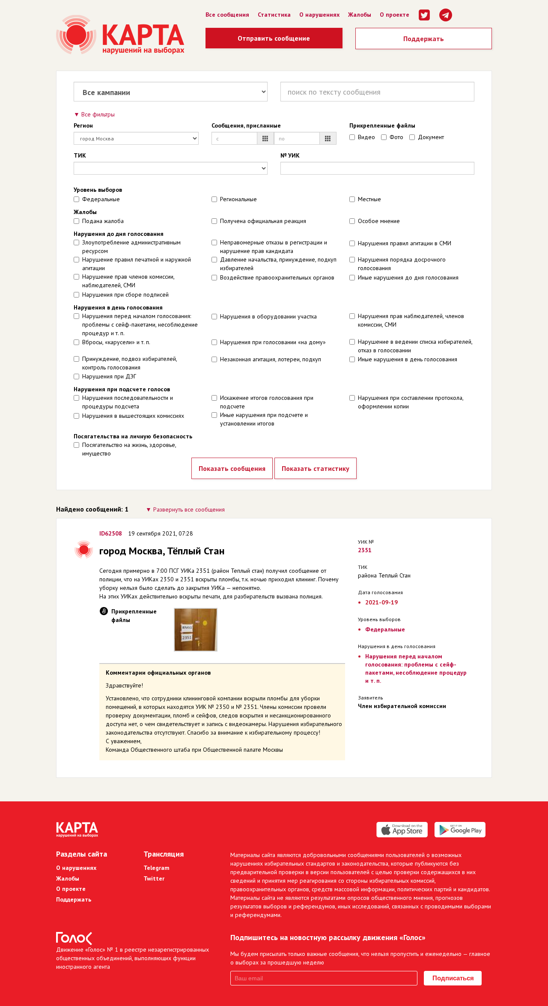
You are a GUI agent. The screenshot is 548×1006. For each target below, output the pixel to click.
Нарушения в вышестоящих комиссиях (133, 416)
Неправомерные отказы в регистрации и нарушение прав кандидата (273, 246)
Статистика (274, 14)
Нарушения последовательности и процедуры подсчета (127, 402)
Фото (396, 137)
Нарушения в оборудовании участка (268, 316)
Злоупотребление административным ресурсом (131, 246)
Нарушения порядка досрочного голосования (402, 264)
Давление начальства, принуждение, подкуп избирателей (278, 264)
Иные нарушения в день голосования (407, 359)
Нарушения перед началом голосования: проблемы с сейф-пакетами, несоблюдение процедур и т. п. (140, 324)
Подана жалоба (103, 221)
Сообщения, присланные (246, 125)
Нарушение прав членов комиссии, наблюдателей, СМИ (128, 281)
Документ (431, 137)
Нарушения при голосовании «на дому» (273, 342)
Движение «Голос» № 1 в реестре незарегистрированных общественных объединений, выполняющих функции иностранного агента (132, 958)
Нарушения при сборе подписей (125, 294)
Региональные (238, 199)
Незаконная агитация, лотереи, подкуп (270, 359)
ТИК (80, 155)
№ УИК (290, 155)
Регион (83, 125)
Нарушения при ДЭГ (109, 376)
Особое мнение (379, 221)
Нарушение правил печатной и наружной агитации (136, 264)
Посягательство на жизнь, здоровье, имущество (129, 449)
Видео (366, 137)
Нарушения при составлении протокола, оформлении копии (410, 402)
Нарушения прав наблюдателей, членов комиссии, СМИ (411, 320)
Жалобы (359, 14)
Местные (369, 199)
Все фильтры (98, 114)
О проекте (394, 14)
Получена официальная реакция (263, 221)
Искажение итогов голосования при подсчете (266, 402)
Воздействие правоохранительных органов (277, 277)
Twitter (153, 878)
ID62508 (110, 533)
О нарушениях (319, 14)
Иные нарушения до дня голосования (408, 277)
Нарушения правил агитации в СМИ (404, 243)
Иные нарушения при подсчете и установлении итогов (264, 419)
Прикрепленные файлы (382, 125)
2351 (365, 550)
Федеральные (101, 199)
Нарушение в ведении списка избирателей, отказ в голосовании (415, 346)
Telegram (156, 868)
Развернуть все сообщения (189, 509)
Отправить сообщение (274, 38)
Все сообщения (227, 14)
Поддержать (423, 38)
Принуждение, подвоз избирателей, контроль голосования (129, 363)
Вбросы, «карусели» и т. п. (116, 342)
